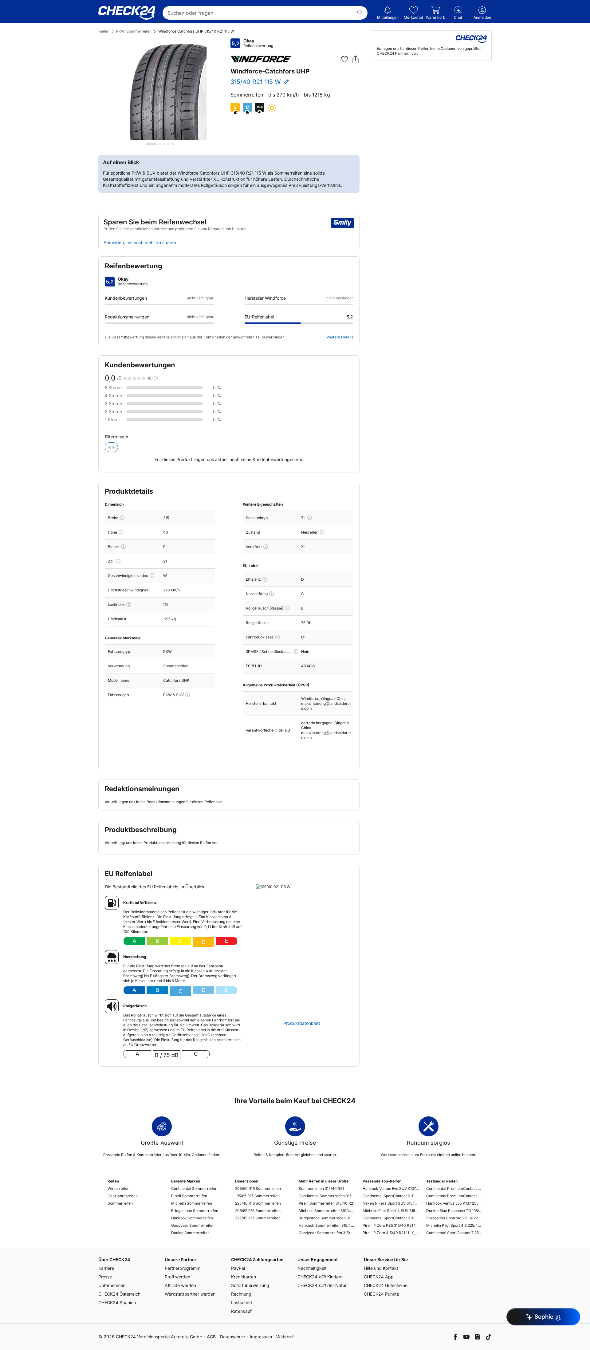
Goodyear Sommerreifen (192, 1225)
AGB (211, 1336)
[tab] (151, 144)
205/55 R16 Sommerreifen (258, 1210)
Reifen (103, 31)
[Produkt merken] (344, 59)
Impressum (261, 1336)
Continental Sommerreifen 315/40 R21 (327, 1196)
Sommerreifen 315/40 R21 (321, 1188)
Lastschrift (241, 1302)
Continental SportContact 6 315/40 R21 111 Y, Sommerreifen (391, 1196)
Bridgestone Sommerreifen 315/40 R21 (327, 1218)
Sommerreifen (120, 1203)
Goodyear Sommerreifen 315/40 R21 (327, 1232)
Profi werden (177, 1276)
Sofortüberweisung (250, 1285)
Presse (105, 1276)
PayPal (238, 1268)
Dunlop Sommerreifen (190, 1232)
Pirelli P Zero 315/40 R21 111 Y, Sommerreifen (391, 1232)
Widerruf (285, 1336)
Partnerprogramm (182, 1268)
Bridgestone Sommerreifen (194, 1210)
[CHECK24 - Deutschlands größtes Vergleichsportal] (126, 13)
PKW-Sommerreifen (133, 31)
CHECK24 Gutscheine (385, 1285)
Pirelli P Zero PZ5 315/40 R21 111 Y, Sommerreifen (391, 1225)
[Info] (122, 517)
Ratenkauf (241, 1311)
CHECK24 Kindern (320, 1276)
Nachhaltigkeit (312, 1268)
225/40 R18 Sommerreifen (258, 1203)
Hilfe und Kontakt (381, 1268)
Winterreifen (118, 1188)
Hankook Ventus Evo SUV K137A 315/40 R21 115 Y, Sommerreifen (391, 1188)
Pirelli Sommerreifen (189, 1196)
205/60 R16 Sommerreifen (258, 1188)
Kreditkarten (243, 1276)
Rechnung (241, 1294)
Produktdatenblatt (301, 1023)
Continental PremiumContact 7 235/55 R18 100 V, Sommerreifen (454, 1188)
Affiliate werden (180, 1285)
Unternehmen (111, 1285)
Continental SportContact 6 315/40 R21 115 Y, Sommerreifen (391, 1218)
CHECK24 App (379, 1276)
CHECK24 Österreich (119, 1294)
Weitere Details (340, 337)
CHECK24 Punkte (381, 1294)
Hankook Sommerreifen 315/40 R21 (327, 1225)
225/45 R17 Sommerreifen (258, 1218)
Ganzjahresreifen (123, 1196)
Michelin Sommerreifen (191, 1203)
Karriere (106, 1268)
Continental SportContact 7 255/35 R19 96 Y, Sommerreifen (454, 1232)
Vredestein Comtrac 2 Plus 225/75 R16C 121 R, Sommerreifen (454, 1218)
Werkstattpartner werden (190, 1294)
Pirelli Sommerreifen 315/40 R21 (327, 1203)
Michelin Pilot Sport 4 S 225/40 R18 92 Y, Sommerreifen (454, 1225)
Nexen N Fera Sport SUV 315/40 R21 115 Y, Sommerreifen (391, 1203)
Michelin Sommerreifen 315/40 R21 (327, 1210)
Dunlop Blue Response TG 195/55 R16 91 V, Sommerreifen (454, 1210)
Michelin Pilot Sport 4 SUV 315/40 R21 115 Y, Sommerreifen (391, 1210)
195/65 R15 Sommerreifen (257, 1196)
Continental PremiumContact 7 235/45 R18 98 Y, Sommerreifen (454, 1196)
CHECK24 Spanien (117, 1302)
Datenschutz (233, 1336)
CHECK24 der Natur (322, 1285)
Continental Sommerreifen (194, 1188)
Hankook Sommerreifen (192, 1218)
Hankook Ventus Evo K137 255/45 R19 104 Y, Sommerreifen (454, 1203)
